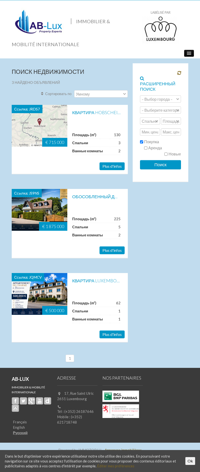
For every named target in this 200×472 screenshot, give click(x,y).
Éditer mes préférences (115, 466)
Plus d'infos (112, 166)
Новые (174, 154)
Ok (190, 461)
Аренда (155, 147)
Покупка (151, 141)
